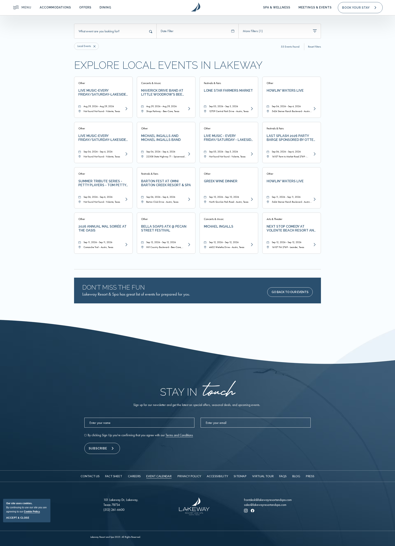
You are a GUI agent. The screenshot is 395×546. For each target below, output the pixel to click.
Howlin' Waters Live (285, 90)
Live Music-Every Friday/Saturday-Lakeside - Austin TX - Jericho (103, 92)
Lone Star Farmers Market (228, 90)
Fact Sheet (113, 476)
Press (310, 476)
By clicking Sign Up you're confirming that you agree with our (140, 435)
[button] (360, 7)
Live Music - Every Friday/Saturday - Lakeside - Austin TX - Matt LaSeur (228, 138)
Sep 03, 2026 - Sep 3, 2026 (223, 106)
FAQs (283, 476)
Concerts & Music (151, 83)
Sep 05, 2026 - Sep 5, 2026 (223, 151)
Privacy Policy (189, 476)
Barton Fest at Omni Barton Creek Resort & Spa (166, 183)
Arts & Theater (274, 219)
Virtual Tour (263, 476)
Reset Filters (314, 47)
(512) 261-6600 (113, 510)
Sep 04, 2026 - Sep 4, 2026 (286, 106)
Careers (134, 476)
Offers (85, 7)
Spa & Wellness (276, 7)
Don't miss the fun (113, 287)
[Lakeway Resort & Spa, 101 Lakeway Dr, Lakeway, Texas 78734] (195, 7)
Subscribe (98, 448)
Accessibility (217, 476)
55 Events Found (290, 46)
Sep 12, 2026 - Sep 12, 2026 (161, 242)
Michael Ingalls (218, 226)
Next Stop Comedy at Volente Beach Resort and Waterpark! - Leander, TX (291, 228)
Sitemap (240, 476)
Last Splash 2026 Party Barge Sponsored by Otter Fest (291, 138)
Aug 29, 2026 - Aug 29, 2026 (99, 106)
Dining (105, 7)
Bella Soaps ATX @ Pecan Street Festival (163, 228)
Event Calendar (159, 476)
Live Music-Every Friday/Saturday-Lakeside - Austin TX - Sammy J (103, 138)
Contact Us (90, 476)
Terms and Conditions (179, 435)
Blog (296, 476)
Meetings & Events (315, 7)
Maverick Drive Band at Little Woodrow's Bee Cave (162, 92)
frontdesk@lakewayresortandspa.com (268, 500)
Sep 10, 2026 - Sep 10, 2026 (224, 196)
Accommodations (55, 7)
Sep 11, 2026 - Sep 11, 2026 (286, 196)
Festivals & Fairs (212, 83)
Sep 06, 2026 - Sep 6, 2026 (286, 151)
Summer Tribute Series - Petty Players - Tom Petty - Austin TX (103, 183)
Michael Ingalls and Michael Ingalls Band (161, 138)
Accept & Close (17, 517)
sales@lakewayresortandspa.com (265, 505)
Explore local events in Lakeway (168, 65)
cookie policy (32, 511)
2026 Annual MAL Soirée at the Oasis (102, 228)
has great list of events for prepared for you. (136, 294)
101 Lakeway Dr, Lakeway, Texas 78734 (120, 502)
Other (81, 83)
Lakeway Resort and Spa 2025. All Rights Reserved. (115, 536)
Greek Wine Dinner (220, 181)
